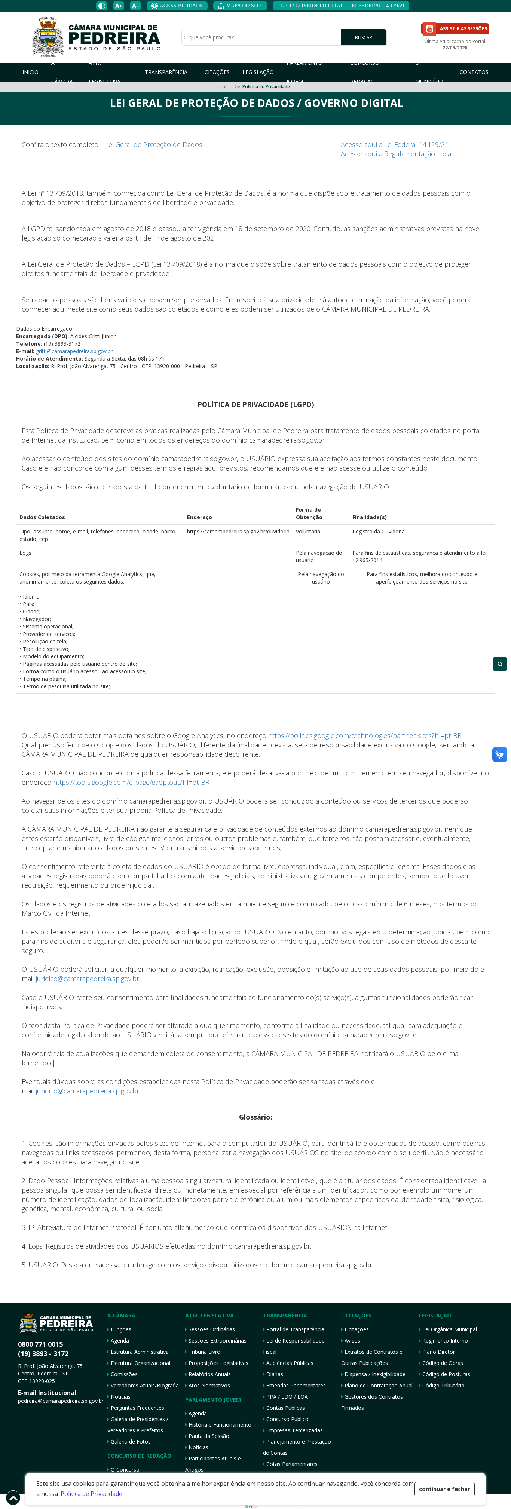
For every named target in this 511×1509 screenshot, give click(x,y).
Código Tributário (443, 1385)
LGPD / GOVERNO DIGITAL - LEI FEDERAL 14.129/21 (341, 6)
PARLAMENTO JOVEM (304, 72)
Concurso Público (287, 1419)
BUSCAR (363, 37)
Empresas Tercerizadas (294, 1430)
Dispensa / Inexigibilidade (374, 1374)
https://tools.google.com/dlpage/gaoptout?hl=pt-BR (131, 782)
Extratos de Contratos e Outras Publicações (372, 1357)
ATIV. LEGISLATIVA (104, 72)
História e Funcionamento (219, 1424)
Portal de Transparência (294, 1329)
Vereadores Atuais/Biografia (144, 1385)
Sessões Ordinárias (211, 1329)
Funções (120, 1329)
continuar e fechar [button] (444, 1489)
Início (227, 86)
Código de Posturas (445, 1374)
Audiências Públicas (289, 1362)
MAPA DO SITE (244, 6)
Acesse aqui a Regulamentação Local (397, 153)
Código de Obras (442, 1362)
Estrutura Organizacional (139, 1362)
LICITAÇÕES (215, 72)
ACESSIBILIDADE (181, 6)
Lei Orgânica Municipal (449, 1329)
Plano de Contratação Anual (378, 1385)
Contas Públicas (285, 1407)
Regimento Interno (444, 1340)
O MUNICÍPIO (429, 72)
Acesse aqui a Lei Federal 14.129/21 (395, 144)
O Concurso (124, 1469)
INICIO (30, 72)
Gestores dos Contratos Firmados (372, 1402)
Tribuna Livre (203, 1351)
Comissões (123, 1374)
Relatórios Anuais (209, 1374)
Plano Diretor (438, 1351)
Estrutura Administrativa (139, 1351)
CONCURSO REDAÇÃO (364, 72)
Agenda (119, 1340)
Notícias (120, 1396)
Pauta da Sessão (208, 1435)
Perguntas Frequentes (136, 1407)
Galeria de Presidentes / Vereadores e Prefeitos (137, 1424)
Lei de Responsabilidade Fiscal (294, 1346)
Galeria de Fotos (130, 1441)
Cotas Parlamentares (291, 1463)
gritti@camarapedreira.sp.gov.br (73, 351)
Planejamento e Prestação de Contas (297, 1447)
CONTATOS (474, 72)
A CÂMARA (62, 72)
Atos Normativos (208, 1385)
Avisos (351, 1340)
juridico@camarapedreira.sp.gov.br (87, 978)
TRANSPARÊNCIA (166, 72)
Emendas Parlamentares (295, 1385)
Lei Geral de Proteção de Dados (153, 144)
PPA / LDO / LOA (286, 1396)
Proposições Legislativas (217, 1362)
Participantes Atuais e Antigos (213, 1464)
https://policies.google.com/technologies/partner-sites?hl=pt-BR (365, 735)
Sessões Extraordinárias (217, 1340)
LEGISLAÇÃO (258, 72)
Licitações (356, 1329)
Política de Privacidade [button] (91, 1494)
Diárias (274, 1374)
